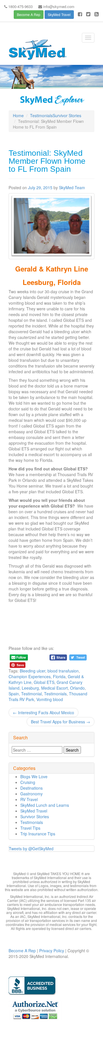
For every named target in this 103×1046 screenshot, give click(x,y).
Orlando (77, 688)
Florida (59, 676)
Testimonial (31, 693)
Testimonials (41, 115)
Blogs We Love (33, 776)
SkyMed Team (72, 187)
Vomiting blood (49, 699)
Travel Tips (30, 828)
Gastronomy (31, 794)
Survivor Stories (67, 115)
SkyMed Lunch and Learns (44, 805)
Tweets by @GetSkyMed (31, 848)
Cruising (27, 782)
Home (18, 115)
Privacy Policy (51, 950)
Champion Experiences (30, 676)
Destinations (31, 788)
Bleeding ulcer (32, 671)
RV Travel (29, 799)
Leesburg (30, 688)
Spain (14, 693)
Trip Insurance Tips (37, 834)
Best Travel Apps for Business (60, 721)
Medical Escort (54, 688)
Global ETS (44, 682)
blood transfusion (63, 671)
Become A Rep (28, 14)
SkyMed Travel (59, 14)
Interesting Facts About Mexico (43, 712)
